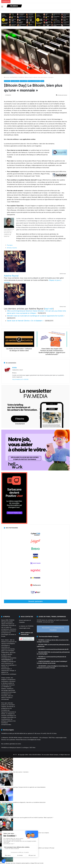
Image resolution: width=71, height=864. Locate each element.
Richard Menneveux (21, 739)
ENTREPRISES (14, 77)
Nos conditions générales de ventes (11, 743)
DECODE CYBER (42, 644)
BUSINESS (21, 77)
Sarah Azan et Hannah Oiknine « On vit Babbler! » (25, 321)
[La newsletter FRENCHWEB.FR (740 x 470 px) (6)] (35, 427)
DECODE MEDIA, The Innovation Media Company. (45, 754)
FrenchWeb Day (15, 81)
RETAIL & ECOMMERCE (33, 81)
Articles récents (12, 248)
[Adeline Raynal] (15, 271)
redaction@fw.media (24, 628)
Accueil (7, 77)
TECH (42, 81)
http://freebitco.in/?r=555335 (20, 379)
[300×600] (14, 523)
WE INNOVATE (42, 666)
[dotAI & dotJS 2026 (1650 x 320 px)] (35, 19)
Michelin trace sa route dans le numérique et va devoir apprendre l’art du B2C (35, 316)
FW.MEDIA (11, 620)
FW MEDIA (41, 640)
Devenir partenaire (35, 601)
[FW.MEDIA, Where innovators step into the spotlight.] (14, 6)
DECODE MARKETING (44, 652)
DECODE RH (41, 649)
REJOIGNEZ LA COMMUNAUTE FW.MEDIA (53, 629)
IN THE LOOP (23, 81)
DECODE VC (41, 656)
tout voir (49, 308)
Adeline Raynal (11, 275)
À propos (10, 245)
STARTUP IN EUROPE (44, 661)
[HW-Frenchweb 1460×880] (35, 470)
